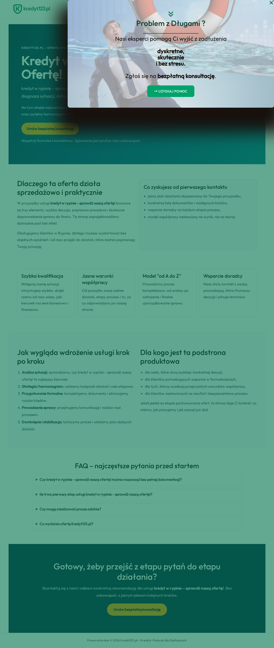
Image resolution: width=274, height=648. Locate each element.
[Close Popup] (271, 3)
